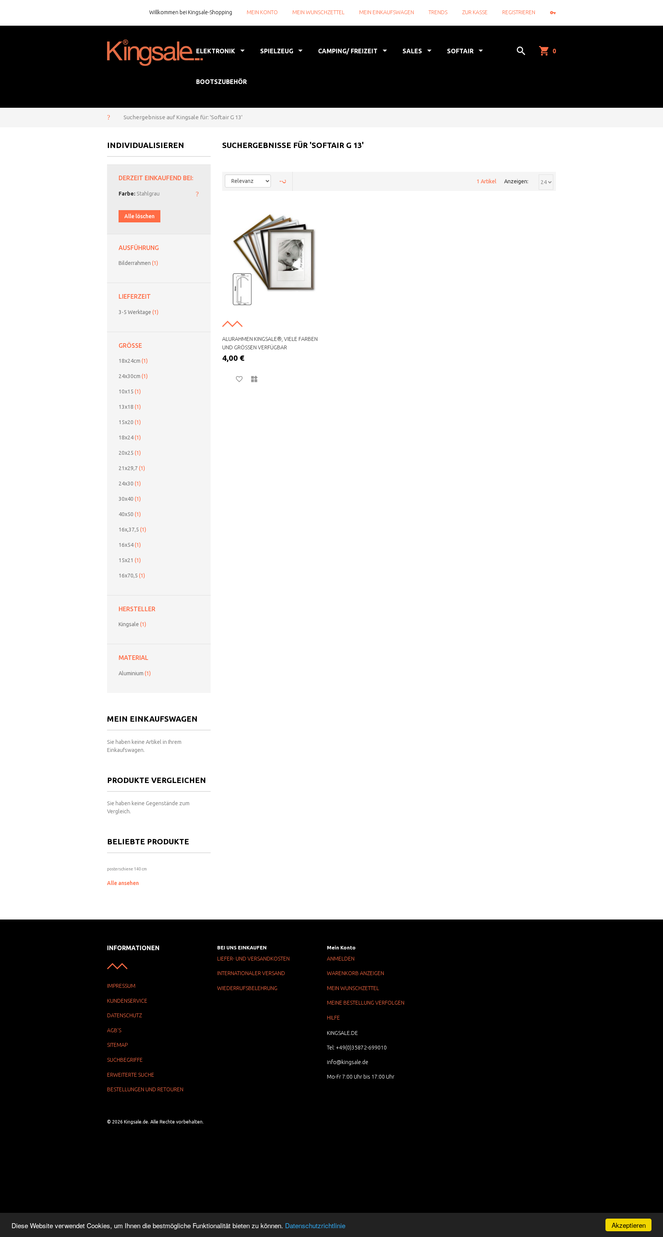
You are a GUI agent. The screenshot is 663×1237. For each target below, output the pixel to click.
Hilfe (333, 1018)
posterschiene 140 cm (127, 869)
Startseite (108, 117)
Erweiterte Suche (130, 1075)
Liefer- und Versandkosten (253, 959)
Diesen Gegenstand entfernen (197, 193)
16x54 (130, 545)
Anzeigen (515, 181)
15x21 (130, 560)
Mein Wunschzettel (318, 12)
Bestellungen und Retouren (145, 1089)
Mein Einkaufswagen (386, 12)
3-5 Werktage (138, 312)
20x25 (130, 453)
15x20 (130, 422)
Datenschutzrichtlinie (315, 1225)
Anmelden (341, 959)
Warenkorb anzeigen (355, 973)
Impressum (121, 986)
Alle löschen (139, 216)
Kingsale (132, 624)
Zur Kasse (475, 12)
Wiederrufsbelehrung (247, 988)
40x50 (130, 514)
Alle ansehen (123, 883)
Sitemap (117, 1045)
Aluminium (135, 673)
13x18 (130, 407)
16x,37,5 (132, 529)
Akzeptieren (629, 1225)
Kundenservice (127, 1001)
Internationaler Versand (251, 973)
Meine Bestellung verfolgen (365, 1003)
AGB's (114, 1030)
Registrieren (518, 12)
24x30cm (133, 376)
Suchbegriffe (125, 1060)
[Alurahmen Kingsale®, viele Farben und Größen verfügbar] (274, 262)
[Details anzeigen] (225, 379)
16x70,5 (132, 575)
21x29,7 (132, 468)
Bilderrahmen (138, 263)
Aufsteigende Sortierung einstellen (283, 181)
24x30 (130, 483)
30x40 (130, 499)
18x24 (130, 437)
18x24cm (133, 361)
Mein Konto (262, 12)
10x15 (130, 391)
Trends (438, 12)
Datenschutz (124, 1015)
